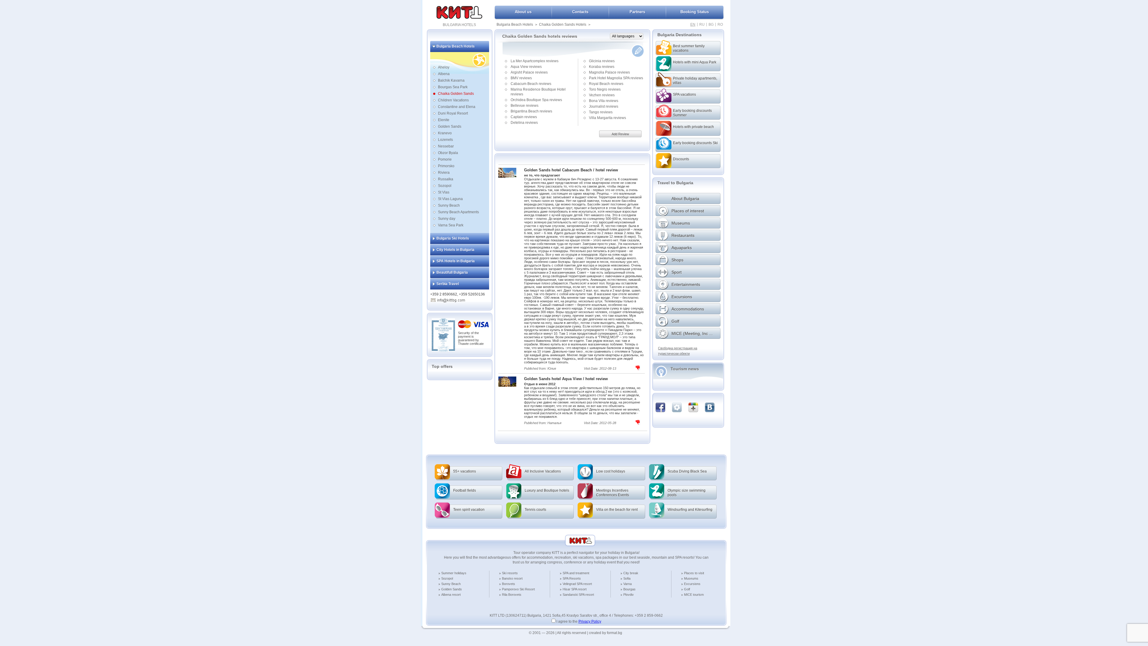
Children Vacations (453, 100)
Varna (627, 584)
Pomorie (445, 159)
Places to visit (694, 573)
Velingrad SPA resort (577, 584)
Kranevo (445, 133)
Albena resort (451, 594)
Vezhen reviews (602, 95)
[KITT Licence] (443, 350)
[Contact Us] (451, 299)
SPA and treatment (576, 573)
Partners (637, 12)
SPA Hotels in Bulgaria (455, 261)
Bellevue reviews (524, 105)
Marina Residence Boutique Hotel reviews (538, 91)
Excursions (692, 584)
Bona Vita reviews (603, 101)
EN (692, 24)
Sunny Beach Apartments (458, 212)
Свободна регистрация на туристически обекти (677, 350)
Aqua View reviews (526, 67)
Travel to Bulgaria (675, 182)
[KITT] (459, 18)
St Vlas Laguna (450, 199)
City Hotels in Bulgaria (455, 250)
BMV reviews (521, 78)
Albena (444, 74)
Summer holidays (453, 573)
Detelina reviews (524, 123)
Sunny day (446, 219)
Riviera (444, 172)
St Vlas (443, 192)
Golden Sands (449, 126)
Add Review (620, 134)
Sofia (627, 578)
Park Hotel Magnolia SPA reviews (616, 78)
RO (720, 24)
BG (711, 24)
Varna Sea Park (450, 225)
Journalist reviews (603, 106)
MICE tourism (694, 594)
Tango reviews (601, 112)
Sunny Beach (449, 205)
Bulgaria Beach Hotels (515, 24)
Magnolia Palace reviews (609, 72)
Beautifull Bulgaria (452, 272)
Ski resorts (510, 573)
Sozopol (444, 186)
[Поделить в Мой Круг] (677, 407)
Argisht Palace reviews (529, 72)
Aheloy (443, 67)
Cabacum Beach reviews (531, 84)
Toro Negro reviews (605, 89)
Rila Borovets (511, 594)
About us (523, 12)
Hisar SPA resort (575, 589)
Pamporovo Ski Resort (518, 589)
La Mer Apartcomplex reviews (534, 61)
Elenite (443, 120)
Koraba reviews (601, 67)
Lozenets (445, 140)
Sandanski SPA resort (578, 594)
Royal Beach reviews (606, 84)
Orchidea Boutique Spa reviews (536, 100)
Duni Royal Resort (453, 113)
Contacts (580, 12)
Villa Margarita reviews (607, 118)
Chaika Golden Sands (456, 94)
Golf (687, 589)
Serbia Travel (447, 284)
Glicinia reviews (602, 61)
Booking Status (694, 12)
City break (630, 573)
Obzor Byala (448, 153)
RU (702, 24)
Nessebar (446, 146)
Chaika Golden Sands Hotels (562, 24)
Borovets (508, 584)
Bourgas (629, 589)
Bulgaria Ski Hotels (452, 238)
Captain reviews (524, 117)
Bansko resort (512, 578)
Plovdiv (628, 594)
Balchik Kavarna (451, 80)
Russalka (445, 179)
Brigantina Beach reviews (531, 111)
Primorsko (446, 166)
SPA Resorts (572, 578)
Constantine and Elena (456, 107)
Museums (691, 578)
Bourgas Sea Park (453, 87)
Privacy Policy (589, 621)
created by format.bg (605, 633)
